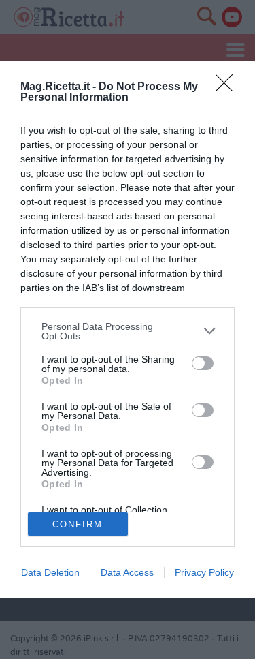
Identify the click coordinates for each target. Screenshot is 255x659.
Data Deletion (50, 572)
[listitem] (127, 331)
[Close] (228, 87)
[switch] (203, 363)
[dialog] (127, 329)
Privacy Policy (204, 572)
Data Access (127, 572)
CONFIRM (77, 524)
